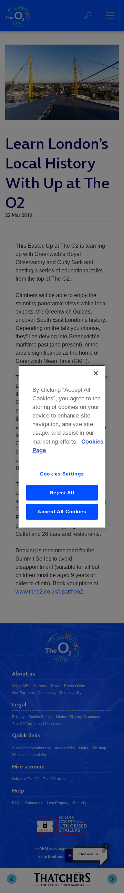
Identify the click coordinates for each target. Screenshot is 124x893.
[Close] (95, 372)
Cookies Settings (62, 474)
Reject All (62, 492)
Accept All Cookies (62, 511)
